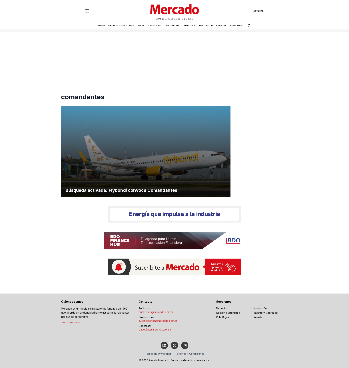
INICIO (101, 25)
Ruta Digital (222, 317)
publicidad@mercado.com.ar (156, 312)
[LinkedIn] (164, 345)
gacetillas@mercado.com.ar (155, 329)
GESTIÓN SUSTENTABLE (121, 25)
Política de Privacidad (158, 353)
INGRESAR (258, 11)
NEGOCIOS (190, 25)
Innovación (260, 308)
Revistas (259, 317)
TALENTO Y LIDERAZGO (150, 25)
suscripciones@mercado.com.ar (158, 320)
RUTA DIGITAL (173, 25)
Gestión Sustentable (228, 312)
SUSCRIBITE (236, 25)
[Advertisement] (174, 57)
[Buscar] (249, 25)
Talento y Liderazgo (266, 312)
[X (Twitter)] (174, 345)
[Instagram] (184, 345)
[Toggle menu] (87, 11)
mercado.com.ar (70, 322)
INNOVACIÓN (206, 25)
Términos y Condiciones (189, 353)
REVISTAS (221, 25)
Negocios (222, 308)
